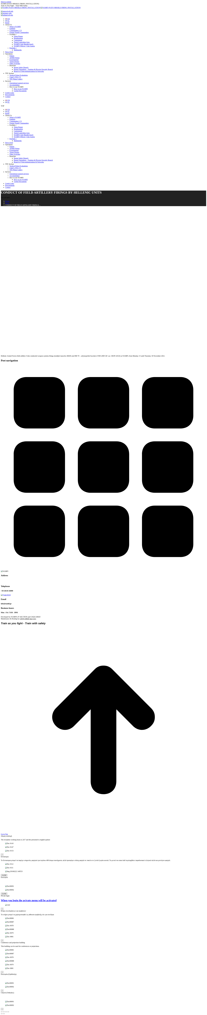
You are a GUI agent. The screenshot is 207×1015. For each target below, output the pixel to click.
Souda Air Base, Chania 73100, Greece (9, 581)
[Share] (4, 1011)
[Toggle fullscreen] (6, 1011)
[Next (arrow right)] (4, 1013)
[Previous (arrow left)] (2, 1013)
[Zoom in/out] (8, 1011)
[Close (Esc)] (2, 1011)
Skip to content (6, 2)
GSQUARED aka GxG (28, 619)
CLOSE (4, 875)
